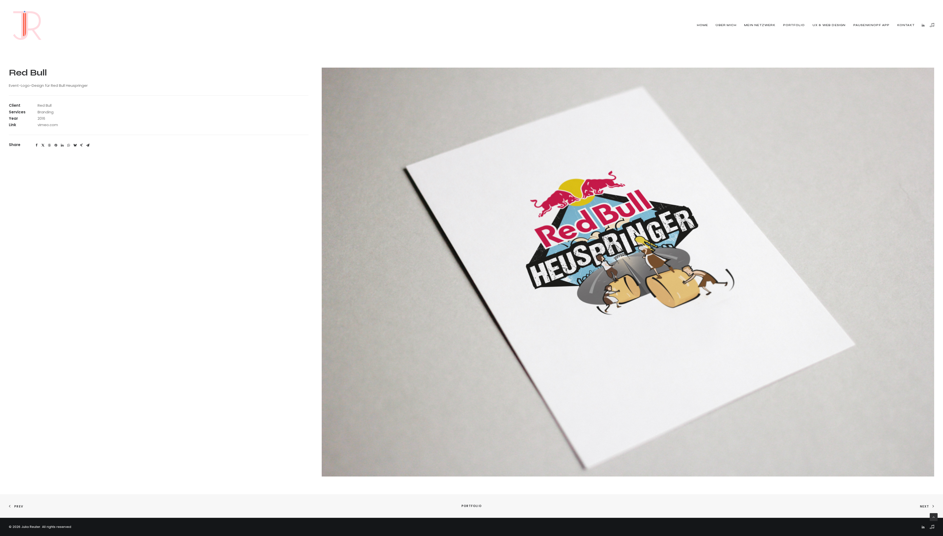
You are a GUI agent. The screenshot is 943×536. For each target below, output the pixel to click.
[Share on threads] (49, 145)
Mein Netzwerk (760, 25)
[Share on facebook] (37, 145)
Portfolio (794, 25)
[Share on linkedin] (62, 145)
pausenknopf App (871, 25)
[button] (924, 25)
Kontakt (906, 25)
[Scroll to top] (934, 516)
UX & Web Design (829, 25)
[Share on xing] (81, 145)
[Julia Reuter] (27, 25)
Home (702, 25)
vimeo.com (48, 124)
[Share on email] (88, 145)
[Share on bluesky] (75, 145)
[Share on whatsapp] (68, 145)
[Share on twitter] (43, 145)
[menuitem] (702, 25)
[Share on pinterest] (56, 145)
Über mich (726, 25)
